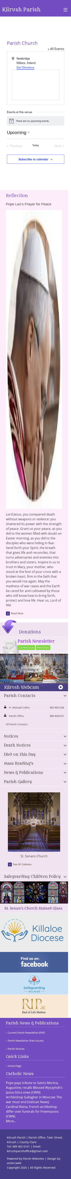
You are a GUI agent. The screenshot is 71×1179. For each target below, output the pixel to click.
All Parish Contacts (17, 724)
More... (11, 1121)
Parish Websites (33, 1158)
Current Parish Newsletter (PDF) (26, 1032)
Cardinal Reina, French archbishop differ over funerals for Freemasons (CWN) (32, 1111)
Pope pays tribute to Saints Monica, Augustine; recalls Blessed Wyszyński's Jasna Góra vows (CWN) (34, 1088)
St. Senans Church (34, 856)
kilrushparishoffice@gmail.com (27, 1151)
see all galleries (22, 864)
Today (35, 145)
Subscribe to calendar (33, 159)
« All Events (56, 49)
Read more (17, 613)
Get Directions (25, 67)
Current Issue (26, 647)
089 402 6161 (21, 1146)
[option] (34, 825)
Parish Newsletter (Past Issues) (26, 1040)
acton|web (14, 1163)
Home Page (14, 1066)
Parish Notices (16, 1049)
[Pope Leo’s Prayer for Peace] (34, 506)
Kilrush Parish (21, 10)
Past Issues (43, 647)
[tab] (34, 696)
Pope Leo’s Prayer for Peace (28, 204)
